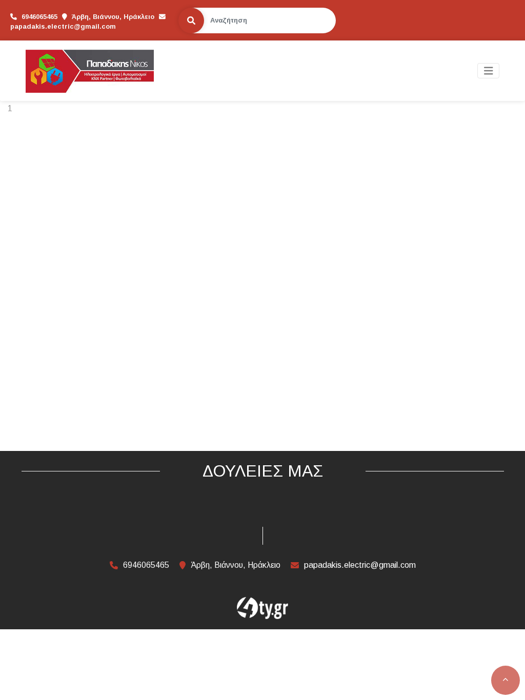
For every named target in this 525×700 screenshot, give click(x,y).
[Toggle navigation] (488, 71)
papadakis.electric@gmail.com (63, 26)
